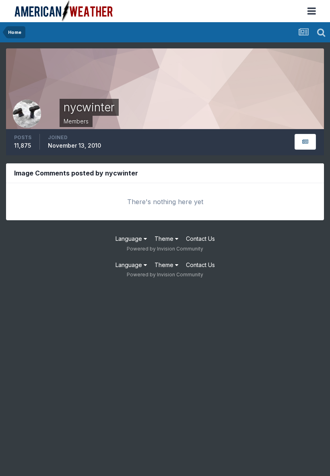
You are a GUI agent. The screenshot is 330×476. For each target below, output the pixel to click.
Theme (165, 238)
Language (130, 238)
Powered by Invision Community (165, 249)
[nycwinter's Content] (305, 142)
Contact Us (200, 238)
